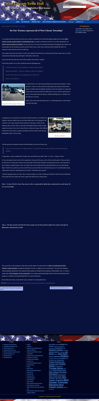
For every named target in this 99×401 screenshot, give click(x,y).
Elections (9, 283)
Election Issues (55, 350)
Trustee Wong (56, 368)
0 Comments (22, 26)
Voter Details (30, 379)
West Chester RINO (55, 376)
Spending (62, 358)
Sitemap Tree (30, 376)
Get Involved (25, 21)
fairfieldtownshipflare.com (10, 346)
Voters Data (30, 381)
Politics (65, 356)
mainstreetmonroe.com (9, 350)
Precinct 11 (30, 372)
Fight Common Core (8, 348)
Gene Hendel (65, 350)
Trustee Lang (54, 364)
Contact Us (79, 21)
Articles (71, 21)
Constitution (59, 348)
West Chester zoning (56, 386)
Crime (64, 348)
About (28, 344)
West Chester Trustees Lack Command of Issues (11, 288)
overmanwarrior (7, 357)
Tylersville (51, 370)
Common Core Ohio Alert (10, 344)
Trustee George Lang (56, 362)
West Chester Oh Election (25, 283)
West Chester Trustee (50, 283)
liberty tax (56, 354)
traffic (55, 360)
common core (56, 346)
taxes (67, 358)
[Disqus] (36, 314)
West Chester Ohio (59, 370)
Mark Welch (63, 354)
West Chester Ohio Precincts (34, 383)
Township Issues (15, 283)
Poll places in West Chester (54, 358)
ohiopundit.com (7, 355)
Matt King (51, 356)
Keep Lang (30, 368)
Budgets (62, 344)
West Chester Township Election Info (54, 21)
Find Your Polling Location (34, 363)
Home (17, 21)
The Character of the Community (20, 273)
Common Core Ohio (32, 357)
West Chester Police (62, 374)
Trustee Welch (59, 366)
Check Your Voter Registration (35, 355)
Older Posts (66, 4)
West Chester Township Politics (38, 283)
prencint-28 (30, 374)
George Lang (53, 352)
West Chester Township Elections (59, 382)
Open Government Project (34, 370)
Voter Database (31, 377)
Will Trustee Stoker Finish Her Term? (60, 287)
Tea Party (51, 360)
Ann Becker (52, 344)
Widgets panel (79, 30)
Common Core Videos (33, 359)
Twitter (64, 368)
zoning (52, 389)
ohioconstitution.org (8, 353)
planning (57, 356)
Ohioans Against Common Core (11, 351)
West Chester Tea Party (33, 385)
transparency (60, 360)
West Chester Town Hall (24, 3)
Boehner (57, 344)
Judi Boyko (62, 352)
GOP (59, 352)
